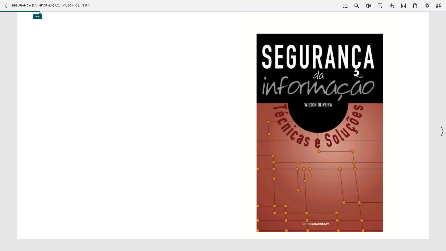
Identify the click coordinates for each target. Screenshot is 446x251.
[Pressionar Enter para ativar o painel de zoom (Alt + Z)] (392, 6)
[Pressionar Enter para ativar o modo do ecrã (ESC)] (438, 6)
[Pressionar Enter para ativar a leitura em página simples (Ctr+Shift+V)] (415, 6)
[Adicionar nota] (380, 6)
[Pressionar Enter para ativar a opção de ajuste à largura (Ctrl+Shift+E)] (403, 6)
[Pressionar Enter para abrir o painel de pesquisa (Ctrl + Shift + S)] (357, 6)
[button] (223, 125)
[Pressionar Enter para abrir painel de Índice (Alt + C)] (345, 6)
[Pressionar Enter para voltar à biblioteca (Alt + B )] (5, 6)
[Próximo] (442, 131)
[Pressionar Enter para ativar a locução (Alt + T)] (368, 6)
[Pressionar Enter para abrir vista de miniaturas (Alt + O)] (427, 6)
